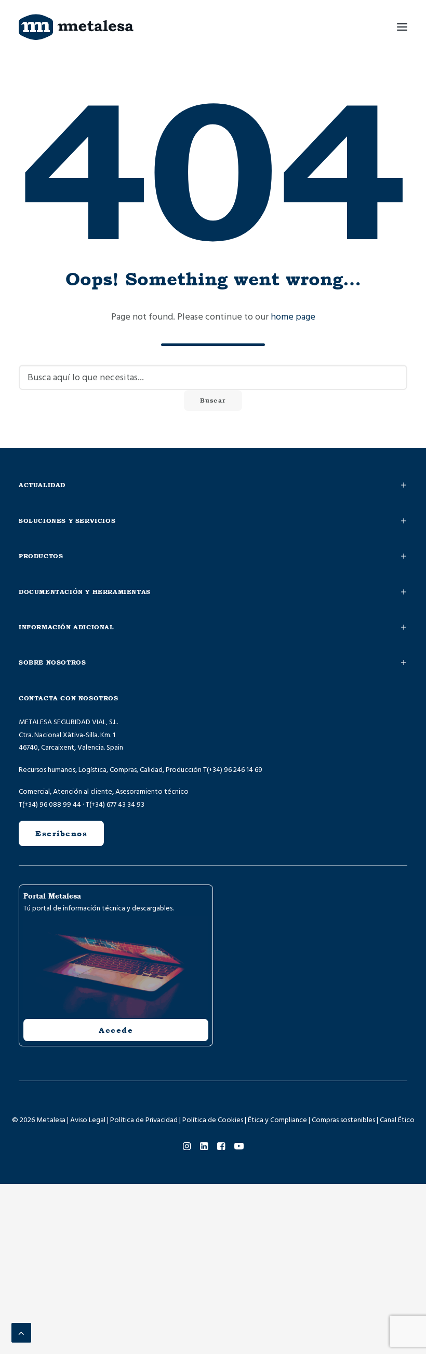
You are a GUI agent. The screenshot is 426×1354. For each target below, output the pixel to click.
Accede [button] (116, 1030)
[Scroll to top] (21, 1332)
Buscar (213, 400)
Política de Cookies (212, 1120)
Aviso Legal (87, 1120)
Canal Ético (397, 1120)
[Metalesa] (76, 27)
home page (293, 316)
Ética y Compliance (277, 1120)
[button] (402, 27)
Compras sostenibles (343, 1120)
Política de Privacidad (144, 1120)
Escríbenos (61, 833)
